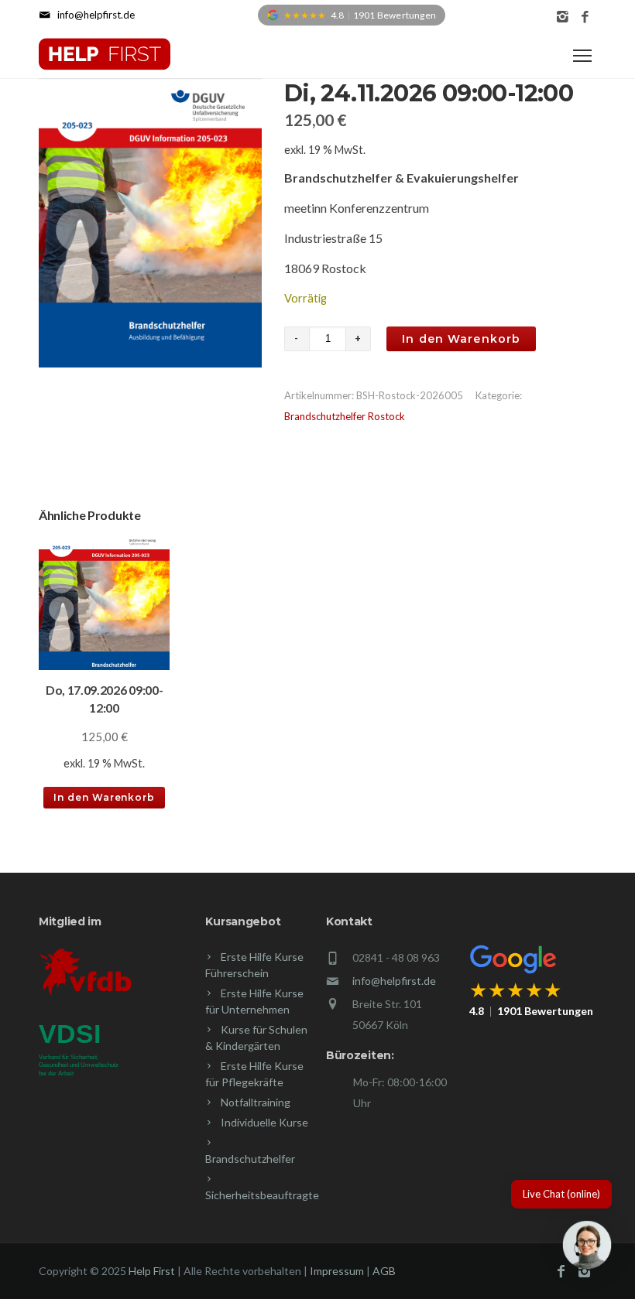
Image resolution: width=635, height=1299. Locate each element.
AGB (384, 1270)
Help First (152, 1270)
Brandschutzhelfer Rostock (344, 416)
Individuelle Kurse (264, 1122)
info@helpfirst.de (394, 980)
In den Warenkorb (461, 339)
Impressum (337, 1270)
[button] (587, 1248)
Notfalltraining (255, 1102)
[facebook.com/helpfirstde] (585, 17)
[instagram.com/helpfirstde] (562, 17)
